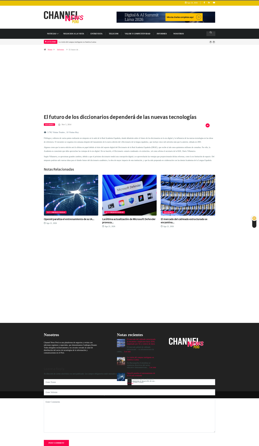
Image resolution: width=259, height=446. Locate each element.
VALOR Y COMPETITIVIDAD (137, 34)
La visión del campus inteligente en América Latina (77, 42)
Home (50, 50)
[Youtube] (214, 3)
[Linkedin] (209, 3)
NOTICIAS (51, 34)
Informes (162, 34)
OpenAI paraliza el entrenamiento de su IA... (69, 219)
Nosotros (178, 34)
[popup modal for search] (210, 33)
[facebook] (204, 3)
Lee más (153, 367)
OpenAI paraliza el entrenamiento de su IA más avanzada (141, 374)
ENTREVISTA (96, 34)
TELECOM (113, 34)
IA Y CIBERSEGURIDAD (56, 212)
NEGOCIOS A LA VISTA (73, 34)
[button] (210, 42)
